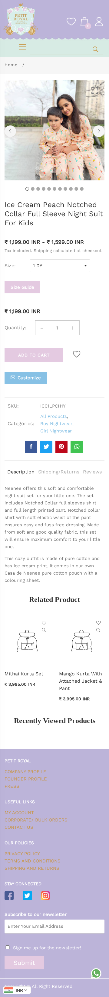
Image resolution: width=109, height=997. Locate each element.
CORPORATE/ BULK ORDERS (36, 820)
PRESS (12, 786)
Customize (29, 378)
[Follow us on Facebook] (31, 447)
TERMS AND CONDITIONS (33, 861)
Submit (24, 962)
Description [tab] (21, 472)
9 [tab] (71, 189)
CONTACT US (19, 827)
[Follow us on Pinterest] (61, 447)
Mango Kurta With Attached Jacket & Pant (80, 681)
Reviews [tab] (92, 472)
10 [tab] (76, 189)
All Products (53, 416)
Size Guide (22, 287)
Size (9, 265)
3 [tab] (38, 189)
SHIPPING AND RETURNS (32, 868)
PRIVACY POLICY (22, 853)
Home (11, 64)
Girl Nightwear (56, 431)
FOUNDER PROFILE (26, 779)
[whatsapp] (77, 447)
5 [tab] (49, 189)
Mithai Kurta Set (24, 674)
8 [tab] (65, 189)
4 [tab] (43, 189)
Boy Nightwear (56, 423)
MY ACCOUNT (19, 812)
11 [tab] (82, 189)
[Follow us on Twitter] (46, 447)
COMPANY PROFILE (25, 771)
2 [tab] (33, 189)
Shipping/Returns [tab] (58, 472)
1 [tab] (27, 189)
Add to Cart (34, 355)
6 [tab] (54, 189)
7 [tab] (60, 189)
